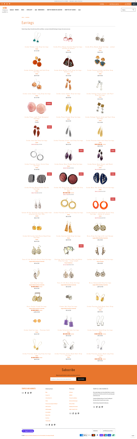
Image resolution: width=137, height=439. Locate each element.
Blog (46, 392)
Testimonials (48, 420)
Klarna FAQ (48, 415)
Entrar (128, 4)
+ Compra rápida (36, 41)
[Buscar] (133, 10)
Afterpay (71, 392)
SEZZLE (70, 395)
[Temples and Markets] (5, 9)
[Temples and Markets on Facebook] (4, 4)
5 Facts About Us (49, 398)
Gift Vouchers (48, 406)
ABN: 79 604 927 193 (73, 409)
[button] (17, 10)
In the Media (48, 412)
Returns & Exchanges (73, 400)
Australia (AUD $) (114, 4)
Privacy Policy (72, 403)
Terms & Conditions (73, 398)
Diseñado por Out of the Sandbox (39, 435)
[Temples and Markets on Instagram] (7, 4)
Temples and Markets (29, 435)
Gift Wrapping (48, 409)
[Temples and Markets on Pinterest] (9, 4)
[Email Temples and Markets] (2, 4)
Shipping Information (73, 406)
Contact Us (48, 395)
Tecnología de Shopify (50, 435)
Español (102, 4)
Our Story (47, 418)
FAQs (47, 400)
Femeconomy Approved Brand (51, 403)
